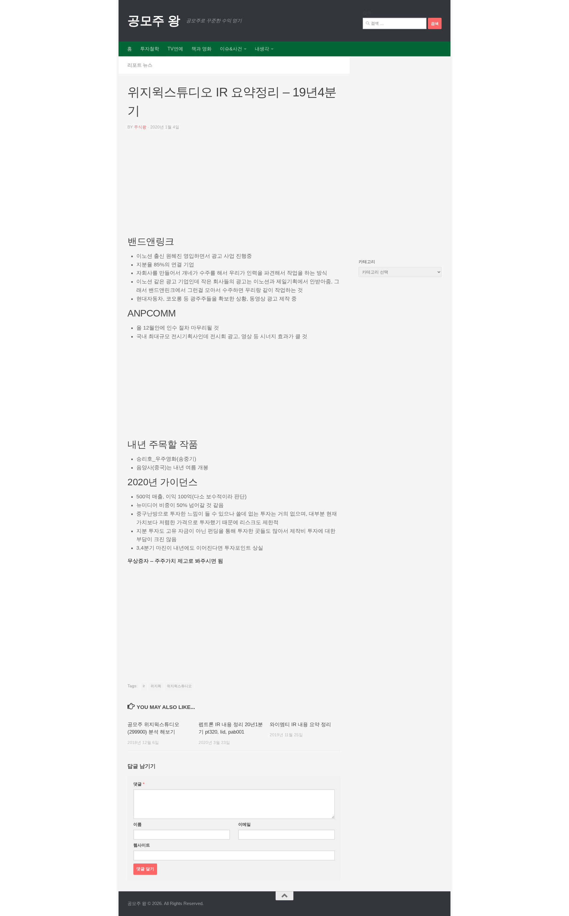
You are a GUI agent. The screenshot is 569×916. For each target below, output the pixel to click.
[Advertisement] (234, 185)
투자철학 (149, 48)
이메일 (244, 824)
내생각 (262, 48)
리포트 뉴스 (139, 65)
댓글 (138, 784)
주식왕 (140, 127)
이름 (137, 824)
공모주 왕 (153, 21)
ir (144, 686)
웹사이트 (141, 845)
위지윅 (156, 686)
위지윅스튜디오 (179, 686)
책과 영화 (201, 48)
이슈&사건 (231, 48)
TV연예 (175, 48)
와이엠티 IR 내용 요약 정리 (300, 724)
